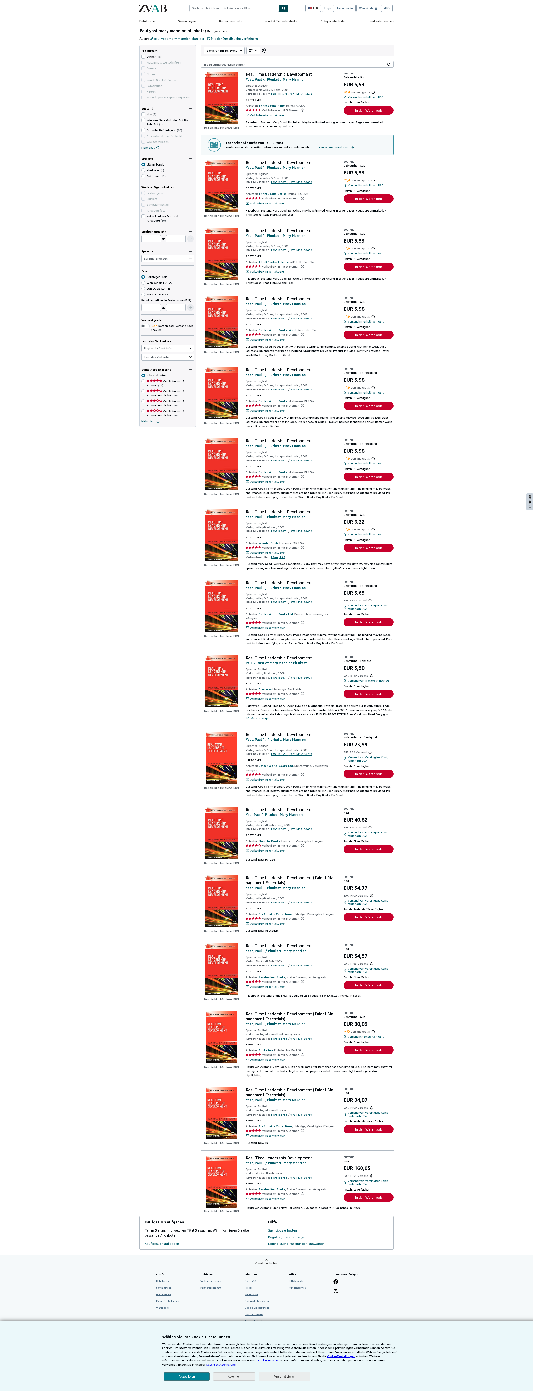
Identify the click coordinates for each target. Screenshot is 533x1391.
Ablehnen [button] (234, 1376)
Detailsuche (147, 21)
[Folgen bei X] (335, 1291)
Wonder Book (268, 543)
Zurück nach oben (266, 1263)
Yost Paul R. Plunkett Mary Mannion (274, 815)
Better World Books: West (277, 330)
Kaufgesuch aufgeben (162, 1244)
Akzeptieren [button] (187, 1376)
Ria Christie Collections (275, 914)
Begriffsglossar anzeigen (287, 1237)
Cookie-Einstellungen (341, 1356)
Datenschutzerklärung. (221, 1364)
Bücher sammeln (230, 21)
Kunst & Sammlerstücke (281, 21)
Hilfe (387, 8)
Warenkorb (162, 1307)
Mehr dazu (148, 147)
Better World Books (273, 401)
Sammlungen (187, 21)
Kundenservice (297, 1287)
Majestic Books (269, 841)
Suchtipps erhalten (282, 1230)
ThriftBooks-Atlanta (274, 262)
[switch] (145, 326)
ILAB (282, 557)
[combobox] (234, 8)
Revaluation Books (272, 977)
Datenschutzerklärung (257, 1301)
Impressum (251, 1294)
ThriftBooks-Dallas (272, 194)
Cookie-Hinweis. (268, 1360)
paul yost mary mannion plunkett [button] (179, 38)
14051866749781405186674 (291, 94)
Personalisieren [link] (284, 1376)
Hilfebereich (296, 1281)
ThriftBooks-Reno (272, 105)
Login (327, 8)
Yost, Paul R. (255, 79)
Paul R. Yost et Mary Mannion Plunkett (276, 663)
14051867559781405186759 (291, 754)
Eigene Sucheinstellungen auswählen (296, 1244)
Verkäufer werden (382, 21)
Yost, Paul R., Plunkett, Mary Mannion (276, 304)
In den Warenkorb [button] (368, 110)
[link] (264, 50)
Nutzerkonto (345, 8)
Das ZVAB (250, 1281)
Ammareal (266, 689)
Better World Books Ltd (276, 614)
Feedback (529, 501)
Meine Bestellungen (167, 1301)
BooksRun (266, 1050)
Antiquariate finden (333, 21)
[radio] (143, 170)
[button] (190, 238)
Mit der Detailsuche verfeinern (234, 38)
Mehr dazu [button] (148, 421)
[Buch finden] (283, 8)
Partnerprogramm (210, 1287)
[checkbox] (143, 57)
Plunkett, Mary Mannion (286, 79)
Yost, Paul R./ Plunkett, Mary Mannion (276, 951)
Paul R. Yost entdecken (334, 147)
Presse (249, 1287)
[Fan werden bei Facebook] (335, 1282)
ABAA (274, 557)
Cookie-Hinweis (254, 1314)
